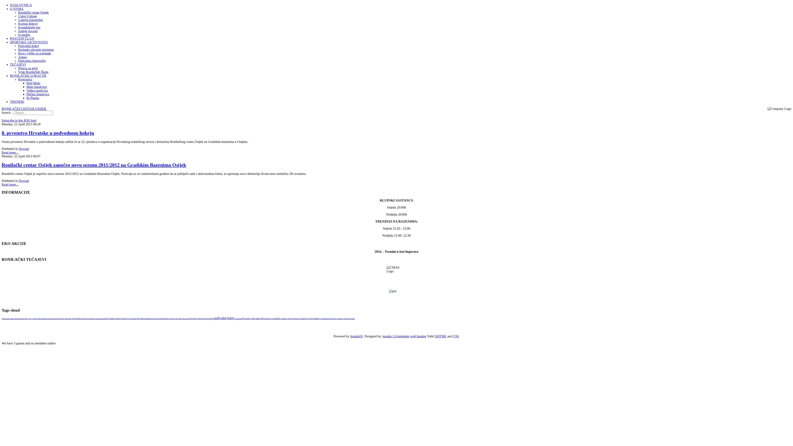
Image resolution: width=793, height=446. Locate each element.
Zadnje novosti (28, 31)
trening (317, 318)
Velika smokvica (37, 90)
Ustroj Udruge (27, 16)
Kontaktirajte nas (29, 27)
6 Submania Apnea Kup (10, 319)
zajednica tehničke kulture (346, 319)
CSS (456, 336)
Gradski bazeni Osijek (117, 319)
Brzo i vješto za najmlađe (34, 53)
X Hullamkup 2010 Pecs (328, 319)
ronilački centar (279, 318)
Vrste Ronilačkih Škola (33, 72)
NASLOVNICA (21, 5)
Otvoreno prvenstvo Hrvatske (179, 319)
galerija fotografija (96, 319)
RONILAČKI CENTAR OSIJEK (24, 108)
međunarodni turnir (152, 319)
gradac (105, 319)
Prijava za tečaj (28, 68)
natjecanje (164, 318)
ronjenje (290, 319)
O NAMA (17, 9)
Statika (296, 319)
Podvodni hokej (28, 46)
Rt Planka (32, 98)
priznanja (238, 319)
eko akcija (69, 319)
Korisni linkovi (28, 23)
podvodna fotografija (205, 319)
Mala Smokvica (36, 87)
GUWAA (130, 319)
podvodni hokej (224, 318)
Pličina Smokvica (37, 94)
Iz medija (24, 35)
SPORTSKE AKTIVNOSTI (29, 42)
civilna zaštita (37, 319)
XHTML (440, 336)
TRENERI (17, 101)
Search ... (8, 112)
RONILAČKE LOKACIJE (28, 75)
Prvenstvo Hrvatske (251, 318)
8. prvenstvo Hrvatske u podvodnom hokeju (48, 133)
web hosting (418, 336)
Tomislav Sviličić (306, 319)
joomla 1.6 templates (396, 336)
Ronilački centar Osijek (33, 12)
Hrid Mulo (33, 83)
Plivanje (193, 319)
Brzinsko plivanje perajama (36, 49)
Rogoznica (25, 79)
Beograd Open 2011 (25, 319)
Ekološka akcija (80, 319)
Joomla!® (356, 336)
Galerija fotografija (30, 20)
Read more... (10, 152)
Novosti (24, 149)
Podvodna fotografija (32, 61)
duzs (63, 319)
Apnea (22, 57)
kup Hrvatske (139, 319)
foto (88, 319)
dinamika (57, 319)
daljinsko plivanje (48, 319)
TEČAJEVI (18, 64)
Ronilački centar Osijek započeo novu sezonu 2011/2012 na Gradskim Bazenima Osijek (94, 165)
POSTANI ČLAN (22, 38)
